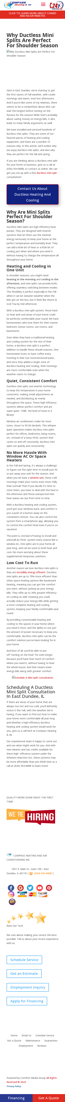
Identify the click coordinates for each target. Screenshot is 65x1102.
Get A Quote (48, 1098)
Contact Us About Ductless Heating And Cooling (32, 194)
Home (14, 1035)
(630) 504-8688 (43, 873)
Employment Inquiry (27, 987)
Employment (26, 1046)
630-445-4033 (16, 877)
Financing (16, 1098)
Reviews (41, 1046)
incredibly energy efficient (31, 572)
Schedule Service (24, 959)
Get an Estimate (24, 973)
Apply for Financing (26, 1001)
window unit (37, 477)
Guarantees (51, 1040)
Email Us (26, 1035)
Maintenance (32, 1040)
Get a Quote (14, 1040)
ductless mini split (47, 172)
